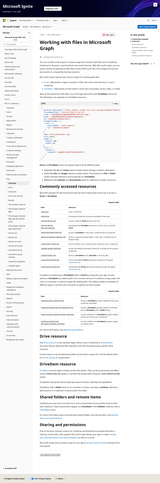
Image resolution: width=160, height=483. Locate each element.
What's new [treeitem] (9, 54)
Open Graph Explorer (147, 27)
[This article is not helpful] (154, 63)
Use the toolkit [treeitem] (10, 86)
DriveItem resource (139, 47)
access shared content (97, 443)
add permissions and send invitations (61, 437)
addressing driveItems (73, 330)
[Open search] (148, 20)
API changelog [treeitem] (10, 58)
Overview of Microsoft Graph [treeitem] (16, 49)
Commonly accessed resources (140, 40)
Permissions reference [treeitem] (13, 74)
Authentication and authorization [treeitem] (12, 68)
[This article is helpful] (151, 63)
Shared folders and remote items (142, 51)
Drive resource (50, 342)
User (46, 357)
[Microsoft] (4, 20)
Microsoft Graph (53, 35)
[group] (80, 133)
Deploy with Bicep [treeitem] (12, 91)
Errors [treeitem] (7, 99)
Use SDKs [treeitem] (8, 82)
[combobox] (16, 39)
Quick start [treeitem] (9, 62)
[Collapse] (29, 33)
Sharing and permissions (142, 55)
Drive (46, 82)
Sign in (154, 20)
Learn (42, 35)
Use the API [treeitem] (9, 78)
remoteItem (45, 410)
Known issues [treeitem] (10, 95)
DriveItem (48, 89)
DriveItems (44, 370)
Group (52, 357)
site (79, 262)
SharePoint (73, 262)
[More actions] (118, 35)
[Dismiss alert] (155, 5)
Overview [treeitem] (10, 108)
